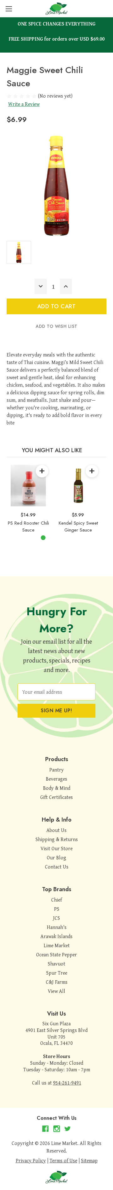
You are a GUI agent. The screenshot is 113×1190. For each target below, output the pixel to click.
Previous (8, 494)
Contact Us (56, 866)
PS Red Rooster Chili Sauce (28, 527)
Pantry (56, 769)
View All (56, 991)
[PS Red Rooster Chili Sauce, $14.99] (28, 485)
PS (56, 909)
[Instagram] (56, 1128)
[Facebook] (45, 1128)
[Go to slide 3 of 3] (63, 537)
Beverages (56, 779)
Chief (56, 899)
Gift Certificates (56, 797)
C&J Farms (56, 982)
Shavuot (56, 963)
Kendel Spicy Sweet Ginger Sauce (78, 527)
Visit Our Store (56, 848)
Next (98, 494)
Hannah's (57, 927)
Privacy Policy (31, 1160)
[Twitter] (67, 1128)
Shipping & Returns (56, 839)
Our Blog (56, 857)
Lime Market (57, 945)
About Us (56, 830)
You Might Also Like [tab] (52, 450)
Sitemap (89, 1160)
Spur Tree (56, 972)
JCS (56, 918)
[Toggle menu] (8, 8)
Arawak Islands (56, 936)
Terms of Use (63, 1160)
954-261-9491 (67, 1082)
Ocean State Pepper (56, 954)
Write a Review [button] (24, 104)
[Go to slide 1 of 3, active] (43, 537)
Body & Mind (56, 788)
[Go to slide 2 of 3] (53, 537)
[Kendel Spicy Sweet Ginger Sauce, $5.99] (78, 485)
